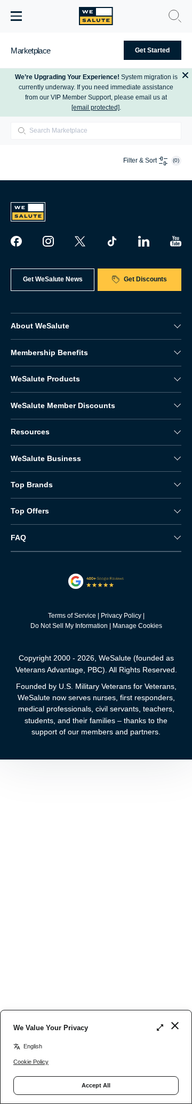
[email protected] (95, 107)
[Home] (96, 16)
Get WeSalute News (53, 279)
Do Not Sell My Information (69, 626)
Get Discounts (145, 279)
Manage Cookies (137, 626)
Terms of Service (72, 615)
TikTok (112, 241)
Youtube (175, 241)
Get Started (152, 50)
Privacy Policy (121, 615)
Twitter (80, 241)
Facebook (16, 241)
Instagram (48, 241)
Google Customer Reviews (96, 581)
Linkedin (143, 241)
